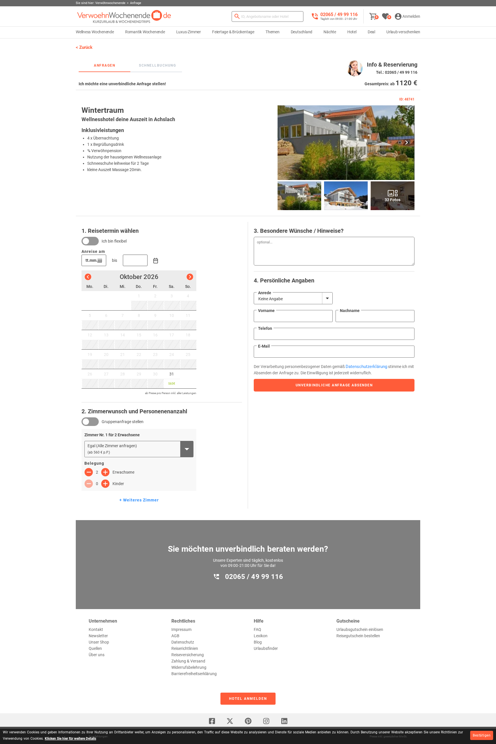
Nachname (350, 310)
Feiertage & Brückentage (233, 32)
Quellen (95, 648)
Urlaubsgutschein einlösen (359, 629)
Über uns (96, 654)
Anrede (264, 292)
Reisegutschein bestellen (358, 635)
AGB (175, 635)
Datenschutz (182, 642)
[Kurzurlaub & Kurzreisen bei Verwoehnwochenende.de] (124, 16)
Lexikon (261, 635)
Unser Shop (99, 642)
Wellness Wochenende (95, 32)
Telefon (265, 328)
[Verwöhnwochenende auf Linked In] (284, 721)
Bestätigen (482, 735)
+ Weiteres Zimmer (139, 500)
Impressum (181, 629)
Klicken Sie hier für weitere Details (70, 739)
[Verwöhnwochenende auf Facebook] (211, 721)
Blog (258, 642)
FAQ (257, 629)
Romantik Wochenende (145, 32)
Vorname (266, 310)
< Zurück (84, 47)
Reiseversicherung (187, 654)
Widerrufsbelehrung (188, 667)
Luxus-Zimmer (188, 32)
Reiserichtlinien (184, 648)
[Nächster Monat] (189, 276)
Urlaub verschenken (403, 32)
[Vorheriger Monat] (88, 276)
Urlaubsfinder (266, 648)
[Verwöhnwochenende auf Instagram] (266, 721)
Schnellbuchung (157, 65)
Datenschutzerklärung (366, 366)
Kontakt (96, 629)
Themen (273, 32)
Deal (371, 32)
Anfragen (104, 65)
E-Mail (264, 346)
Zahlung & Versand (188, 661)
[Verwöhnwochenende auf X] (229, 721)
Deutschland (302, 32)
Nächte (329, 32)
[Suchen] (237, 16)
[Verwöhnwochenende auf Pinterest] (248, 721)
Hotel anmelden (248, 699)
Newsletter (98, 635)
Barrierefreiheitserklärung (194, 673)
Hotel (351, 32)
